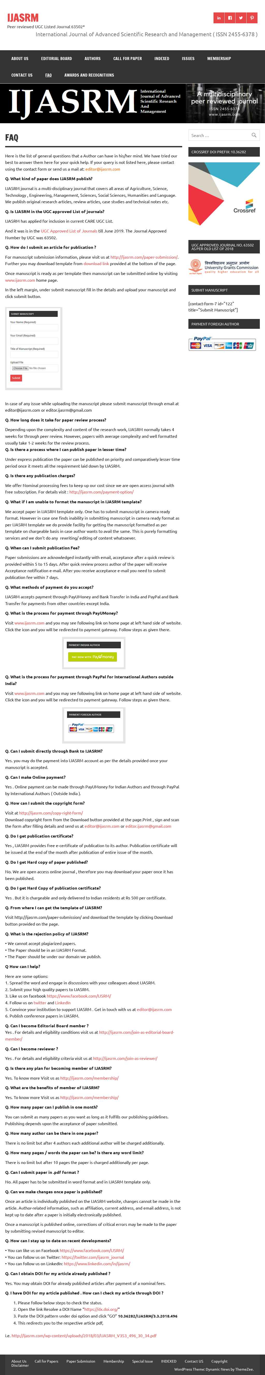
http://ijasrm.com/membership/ (89, 1077)
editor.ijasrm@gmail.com (148, 825)
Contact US (22, 75)
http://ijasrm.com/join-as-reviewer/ (125, 1058)
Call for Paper (127, 58)
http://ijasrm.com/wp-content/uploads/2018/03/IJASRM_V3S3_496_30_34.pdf (84, 1335)
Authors (93, 58)
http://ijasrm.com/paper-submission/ (144, 256)
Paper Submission (81, 1361)
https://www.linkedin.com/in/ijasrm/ (97, 1263)
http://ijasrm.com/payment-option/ (101, 491)
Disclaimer (20, 1365)
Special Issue (142, 1361)
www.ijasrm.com (20, 279)
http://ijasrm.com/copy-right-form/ (51, 812)
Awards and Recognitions (89, 75)
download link (96, 263)
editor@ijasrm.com (102, 168)
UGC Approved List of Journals (69, 230)
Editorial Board (56, 58)
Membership (219, 58)
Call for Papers (46, 1361)
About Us (19, 58)
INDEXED (161, 58)
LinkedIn (63, 1002)
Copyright (219, 1361)
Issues (188, 58)
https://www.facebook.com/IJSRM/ (79, 995)
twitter (40, 1002)
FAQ (48, 75)
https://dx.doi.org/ (101, 1309)
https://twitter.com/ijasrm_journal (93, 1257)
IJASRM (23, 17)
